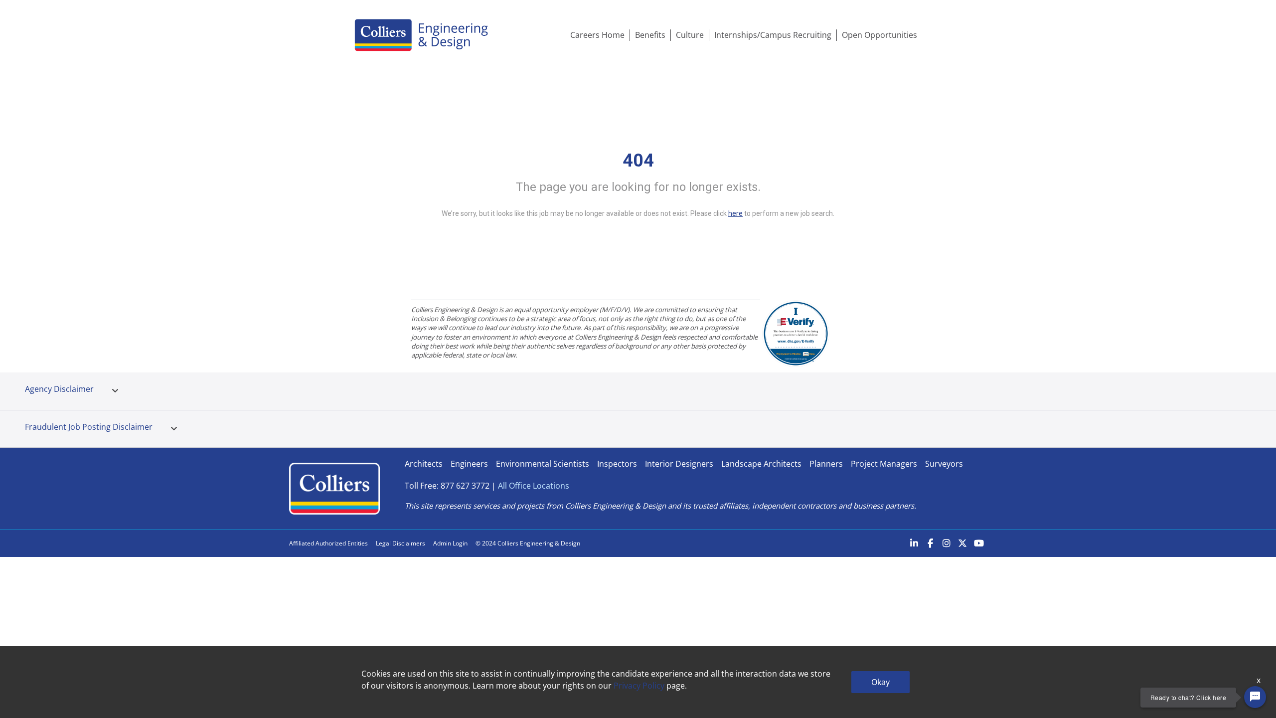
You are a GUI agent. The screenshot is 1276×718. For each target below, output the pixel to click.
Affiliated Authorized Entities (328, 543)
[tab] (115, 391)
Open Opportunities (879, 34)
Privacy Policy (639, 685)
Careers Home (597, 34)
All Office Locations (533, 485)
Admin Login (450, 543)
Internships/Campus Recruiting (772, 34)
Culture (690, 34)
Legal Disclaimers (400, 543)
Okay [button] (880, 682)
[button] (115, 391)
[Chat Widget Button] (1255, 697)
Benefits (650, 34)
